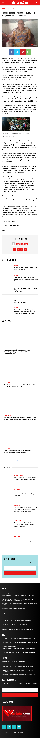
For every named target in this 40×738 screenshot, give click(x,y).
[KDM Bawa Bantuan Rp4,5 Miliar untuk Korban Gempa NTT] (7, 267)
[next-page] (6, 550)
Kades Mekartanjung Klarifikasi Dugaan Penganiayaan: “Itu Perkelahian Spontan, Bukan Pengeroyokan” (18, 607)
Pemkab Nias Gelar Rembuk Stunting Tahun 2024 (14, 624)
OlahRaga (17, 489)
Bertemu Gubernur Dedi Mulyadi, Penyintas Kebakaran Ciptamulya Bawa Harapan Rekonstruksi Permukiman (25, 311)
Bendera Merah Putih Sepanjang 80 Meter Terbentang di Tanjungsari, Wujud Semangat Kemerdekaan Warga (18, 351)
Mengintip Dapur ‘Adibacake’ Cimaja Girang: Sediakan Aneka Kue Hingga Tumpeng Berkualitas (24, 524)
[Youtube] (25, 249)
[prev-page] (3, 550)
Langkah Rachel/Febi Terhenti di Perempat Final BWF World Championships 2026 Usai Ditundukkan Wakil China (25, 509)
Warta (6, 348)
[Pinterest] (23, 52)
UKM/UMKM (17, 520)
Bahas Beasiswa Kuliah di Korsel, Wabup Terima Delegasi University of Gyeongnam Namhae (17, 621)
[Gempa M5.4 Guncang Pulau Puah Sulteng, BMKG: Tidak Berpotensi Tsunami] (20, 435)
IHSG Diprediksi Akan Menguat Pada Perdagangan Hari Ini (17, 627)
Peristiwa (7, 382)
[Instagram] (18, 249)
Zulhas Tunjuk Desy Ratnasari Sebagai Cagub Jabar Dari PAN (18, 674)
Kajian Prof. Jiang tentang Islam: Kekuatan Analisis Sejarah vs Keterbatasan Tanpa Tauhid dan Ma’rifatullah (19, 667)
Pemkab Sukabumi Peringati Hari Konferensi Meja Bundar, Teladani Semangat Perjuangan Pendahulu (20, 418)
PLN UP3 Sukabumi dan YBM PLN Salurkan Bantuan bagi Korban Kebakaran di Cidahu (24, 300)
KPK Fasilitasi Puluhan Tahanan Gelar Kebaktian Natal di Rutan (19, 642)
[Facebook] (11, 52)
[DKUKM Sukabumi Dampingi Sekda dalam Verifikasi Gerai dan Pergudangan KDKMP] (7, 539)
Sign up (20, 573)
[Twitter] (17, 52)
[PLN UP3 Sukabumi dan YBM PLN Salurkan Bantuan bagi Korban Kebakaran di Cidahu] (7, 300)
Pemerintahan (9, 415)
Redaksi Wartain (22, 244)
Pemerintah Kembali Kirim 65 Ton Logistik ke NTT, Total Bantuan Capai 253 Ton (26, 279)
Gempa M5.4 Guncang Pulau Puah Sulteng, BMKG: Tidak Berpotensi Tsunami (17, 451)
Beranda (4, 9)
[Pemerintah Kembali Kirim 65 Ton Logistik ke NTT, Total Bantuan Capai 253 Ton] (7, 278)
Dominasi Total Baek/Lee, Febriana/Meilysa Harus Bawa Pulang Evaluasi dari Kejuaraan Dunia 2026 (25, 493)
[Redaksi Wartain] (14, 244)
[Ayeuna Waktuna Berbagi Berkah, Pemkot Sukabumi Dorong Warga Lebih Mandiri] (7, 478)
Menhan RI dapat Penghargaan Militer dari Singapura (16, 661)
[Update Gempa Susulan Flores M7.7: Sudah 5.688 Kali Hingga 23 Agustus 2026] (20, 369)
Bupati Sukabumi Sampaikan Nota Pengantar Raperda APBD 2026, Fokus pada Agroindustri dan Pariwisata (18, 649)
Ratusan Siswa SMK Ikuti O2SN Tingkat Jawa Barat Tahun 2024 (18, 664)
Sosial (12, 9)
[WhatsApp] (28, 52)
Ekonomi (16, 286)
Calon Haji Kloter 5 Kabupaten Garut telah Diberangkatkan (18, 652)
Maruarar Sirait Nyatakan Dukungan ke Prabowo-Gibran (17, 629)
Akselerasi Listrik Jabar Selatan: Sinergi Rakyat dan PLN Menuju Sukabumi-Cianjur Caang (25, 290)
